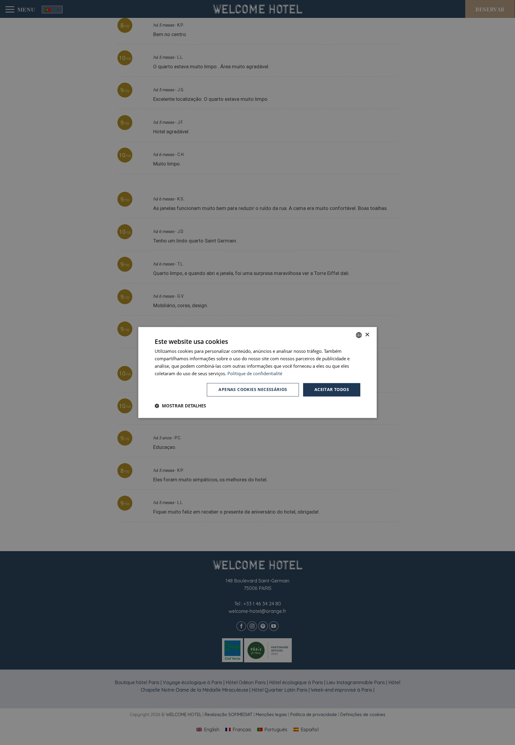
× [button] (367, 335)
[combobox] (359, 335)
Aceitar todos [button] (331, 389)
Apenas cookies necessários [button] (252, 389)
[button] (180, 406)
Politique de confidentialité (254, 373)
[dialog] (257, 372)
